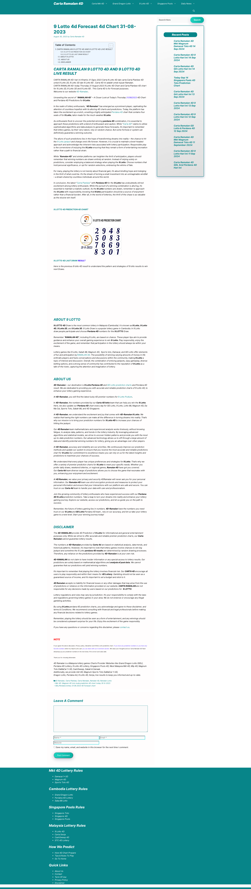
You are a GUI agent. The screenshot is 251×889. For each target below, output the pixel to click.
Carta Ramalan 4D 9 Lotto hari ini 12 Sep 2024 (185, 117)
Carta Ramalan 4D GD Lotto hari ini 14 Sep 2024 (184, 69)
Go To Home (60, 858)
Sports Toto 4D (62, 782)
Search (197, 20)
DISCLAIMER (66, 62)
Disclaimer (60, 883)
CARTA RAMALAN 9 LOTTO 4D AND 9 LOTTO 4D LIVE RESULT (85, 49)
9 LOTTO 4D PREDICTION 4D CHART (77, 52)
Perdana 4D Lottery (64, 798)
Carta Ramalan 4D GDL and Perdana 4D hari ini (185, 165)
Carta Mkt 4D (98, 3)
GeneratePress (70, 888)
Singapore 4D (61, 816)
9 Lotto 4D (144, 3)
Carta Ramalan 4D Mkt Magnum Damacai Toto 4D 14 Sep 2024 (184, 45)
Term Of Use (60, 877)
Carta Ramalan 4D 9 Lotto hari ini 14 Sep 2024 (185, 58)
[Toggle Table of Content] (110, 45)
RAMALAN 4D (83, 355)
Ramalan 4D (94, 681)
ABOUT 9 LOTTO (67, 57)
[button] (193, 10)
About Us (59, 871)
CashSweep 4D (62, 837)
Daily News (186, 3)
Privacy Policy (61, 880)
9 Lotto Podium (125, 397)
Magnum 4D (60, 779)
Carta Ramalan (83, 681)
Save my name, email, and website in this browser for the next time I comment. (92, 747)
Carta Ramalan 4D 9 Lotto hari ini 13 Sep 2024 (185, 106)
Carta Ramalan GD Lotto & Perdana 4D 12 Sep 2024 (184, 128)
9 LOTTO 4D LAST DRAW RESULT (76, 54)
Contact (58, 874)
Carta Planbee (83, 183)
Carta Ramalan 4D (68, 3)
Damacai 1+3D (61, 776)
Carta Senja (60, 834)
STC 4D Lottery (62, 840)
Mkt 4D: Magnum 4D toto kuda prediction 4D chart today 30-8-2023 (82, 683)
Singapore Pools (165, 3)
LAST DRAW (75, 260)
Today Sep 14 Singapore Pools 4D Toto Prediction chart (184, 81)
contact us (124, 627)
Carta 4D (127, 124)
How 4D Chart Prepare (65, 853)
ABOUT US (65, 59)
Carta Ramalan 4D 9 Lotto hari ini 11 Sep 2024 (185, 154)
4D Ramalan (60, 681)
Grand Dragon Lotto (122, 3)
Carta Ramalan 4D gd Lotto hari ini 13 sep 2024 (184, 94)
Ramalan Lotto (106, 681)
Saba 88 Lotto (61, 800)
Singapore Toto (62, 813)
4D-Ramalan (82, 91)
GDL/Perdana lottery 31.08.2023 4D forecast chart (75, 686)
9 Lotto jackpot (64, 141)
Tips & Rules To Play (64, 855)
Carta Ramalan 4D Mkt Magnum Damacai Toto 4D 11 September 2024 (184, 141)
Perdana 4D (117, 112)
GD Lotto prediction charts (119, 385)
